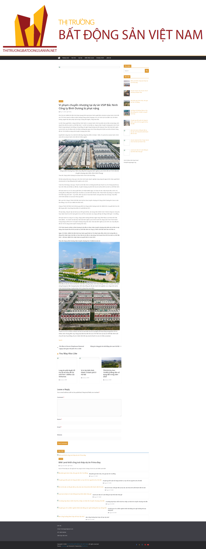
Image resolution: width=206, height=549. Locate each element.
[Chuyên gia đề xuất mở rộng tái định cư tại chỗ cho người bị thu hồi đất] (79, 482)
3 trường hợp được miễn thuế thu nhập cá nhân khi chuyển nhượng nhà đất (126, 501)
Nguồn (60, 340)
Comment (60, 397)
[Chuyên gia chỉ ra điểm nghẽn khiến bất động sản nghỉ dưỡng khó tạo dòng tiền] (82, 510)
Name (59, 419)
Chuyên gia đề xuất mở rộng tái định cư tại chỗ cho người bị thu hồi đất (122, 480)
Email (59, 427)
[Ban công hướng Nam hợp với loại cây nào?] (70, 518)
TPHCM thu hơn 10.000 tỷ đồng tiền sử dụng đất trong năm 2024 (111, 373)
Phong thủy (100, 58)
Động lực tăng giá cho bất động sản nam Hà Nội (104, 346)
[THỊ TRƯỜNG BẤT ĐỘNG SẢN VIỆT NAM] (59, 58)
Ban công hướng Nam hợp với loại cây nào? (97, 517)
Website (59, 435)
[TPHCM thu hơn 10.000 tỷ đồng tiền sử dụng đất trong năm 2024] (111, 358)
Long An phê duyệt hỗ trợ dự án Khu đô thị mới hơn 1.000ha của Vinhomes (67, 373)
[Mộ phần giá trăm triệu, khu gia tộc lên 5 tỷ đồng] (72, 475)
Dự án (80, 58)
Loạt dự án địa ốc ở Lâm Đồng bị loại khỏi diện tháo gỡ (107, 494)
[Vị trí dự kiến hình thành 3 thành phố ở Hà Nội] (89, 358)
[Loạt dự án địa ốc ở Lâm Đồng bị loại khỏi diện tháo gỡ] (74, 496)
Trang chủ (65, 58)
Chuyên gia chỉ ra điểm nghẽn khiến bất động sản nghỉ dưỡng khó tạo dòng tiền (127, 509)
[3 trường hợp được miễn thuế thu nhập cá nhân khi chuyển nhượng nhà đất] (80, 503)
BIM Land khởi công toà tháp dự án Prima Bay (80, 462)
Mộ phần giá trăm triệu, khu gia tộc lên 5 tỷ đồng (102, 474)
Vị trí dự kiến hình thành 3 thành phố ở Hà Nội (88, 372)
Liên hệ (108, 58)
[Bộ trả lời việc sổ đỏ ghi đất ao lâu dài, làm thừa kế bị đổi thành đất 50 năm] (80, 489)
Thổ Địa (69, 111)
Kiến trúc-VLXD (89, 58)
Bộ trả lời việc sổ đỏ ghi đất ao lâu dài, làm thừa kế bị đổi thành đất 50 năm (125, 487)
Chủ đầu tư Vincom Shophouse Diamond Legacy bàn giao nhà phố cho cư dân (71, 347)
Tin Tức (73, 58)
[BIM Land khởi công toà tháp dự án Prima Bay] (103, 455)
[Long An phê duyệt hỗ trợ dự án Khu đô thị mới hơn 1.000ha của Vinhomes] (67, 358)
